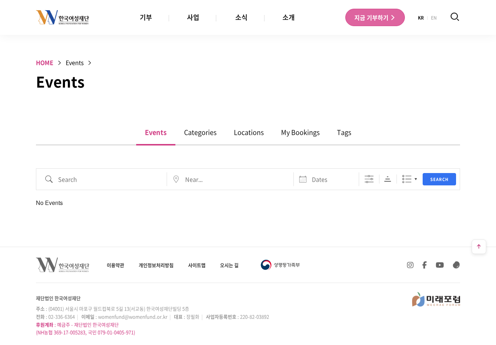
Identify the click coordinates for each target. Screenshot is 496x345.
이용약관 (115, 265)
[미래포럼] (436, 299)
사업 (193, 17)
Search (439, 179)
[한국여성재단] (62, 17)
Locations (249, 132)
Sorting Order (387, 179)
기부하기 (372, 17)
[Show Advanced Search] (369, 179)
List (406, 179)
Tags (344, 132)
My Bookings (300, 132)
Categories (200, 132)
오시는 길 (229, 265)
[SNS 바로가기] (456, 265)
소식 (241, 17)
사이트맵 (197, 265)
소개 (288, 17)
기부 (146, 17)
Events (156, 132)
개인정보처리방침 (156, 265)
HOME (44, 62)
